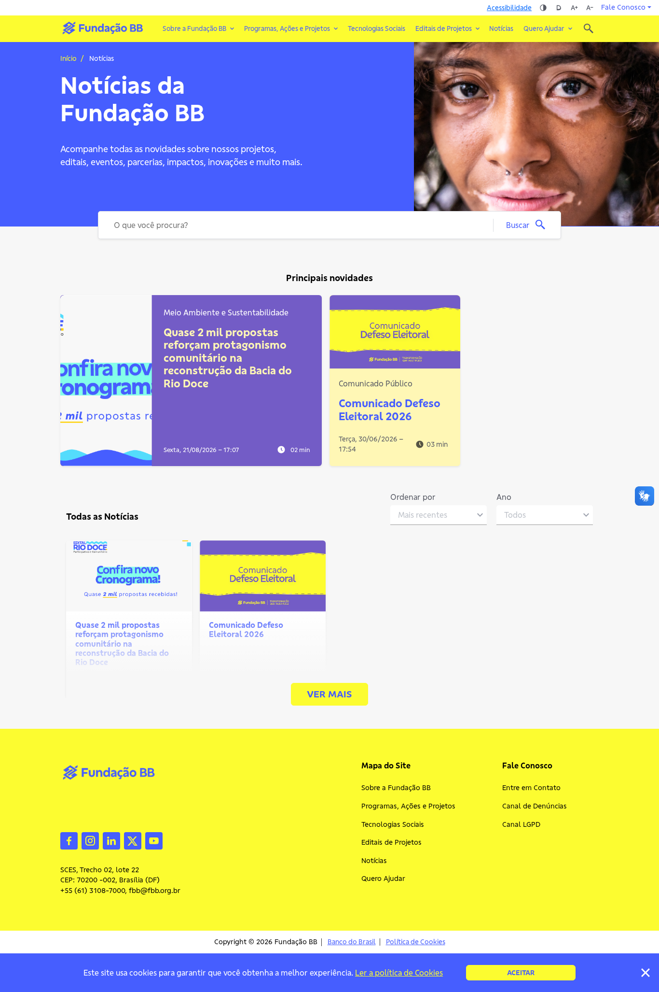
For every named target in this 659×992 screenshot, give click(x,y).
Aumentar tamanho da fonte (574, 8)
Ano (503, 497)
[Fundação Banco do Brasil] (588, 28)
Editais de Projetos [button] (443, 28)
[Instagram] (90, 840)
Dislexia (559, 8)
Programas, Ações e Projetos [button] (287, 28)
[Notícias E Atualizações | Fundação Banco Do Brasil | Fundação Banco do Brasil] (102, 28)
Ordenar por (413, 497)
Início (68, 58)
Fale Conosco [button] (623, 7)
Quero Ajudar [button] (543, 28)
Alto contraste (543, 8)
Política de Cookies (415, 942)
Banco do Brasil (352, 942)
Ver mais (329, 694)
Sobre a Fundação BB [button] (194, 28)
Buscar (518, 225)
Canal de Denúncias (534, 806)
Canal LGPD (521, 824)
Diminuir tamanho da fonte (589, 8)
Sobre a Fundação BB (396, 788)
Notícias (501, 28)
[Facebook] (69, 840)
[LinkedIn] (111, 840)
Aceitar (521, 973)
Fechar (645, 972)
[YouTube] (154, 840)
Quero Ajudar (383, 878)
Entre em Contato (531, 788)
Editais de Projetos (391, 842)
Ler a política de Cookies (399, 972)
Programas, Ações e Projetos (408, 806)
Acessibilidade (509, 8)
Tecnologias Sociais (376, 28)
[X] (132, 840)
